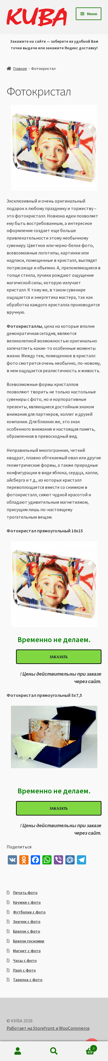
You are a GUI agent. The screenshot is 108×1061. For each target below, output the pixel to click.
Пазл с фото (24, 970)
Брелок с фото (26, 931)
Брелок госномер (28, 941)
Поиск (54, 1051)
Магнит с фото (27, 950)
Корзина (83, 1046)
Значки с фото (26, 921)
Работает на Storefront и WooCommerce (48, 1028)
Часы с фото (25, 960)
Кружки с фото (27, 902)
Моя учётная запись (18, 1051)
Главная (20, 68)
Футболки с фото (29, 912)
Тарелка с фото (27, 979)
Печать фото (25, 892)
